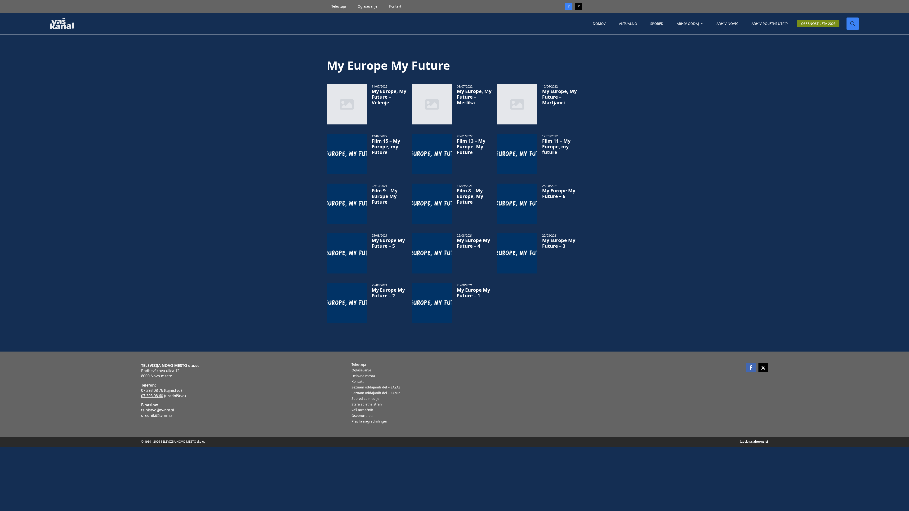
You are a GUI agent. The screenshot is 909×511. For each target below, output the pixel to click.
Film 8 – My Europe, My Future (470, 196)
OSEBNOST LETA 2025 (818, 23)
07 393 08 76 (152, 390)
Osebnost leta (363, 416)
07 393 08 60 (152, 395)
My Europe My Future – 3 (558, 243)
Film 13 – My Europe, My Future (471, 146)
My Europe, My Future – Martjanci (559, 97)
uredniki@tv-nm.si (157, 415)
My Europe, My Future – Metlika (474, 97)
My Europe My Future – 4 (473, 243)
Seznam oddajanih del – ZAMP (376, 393)
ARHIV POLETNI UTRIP (770, 23)
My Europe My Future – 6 (558, 193)
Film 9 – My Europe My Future (384, 196)
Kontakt (395, 6)
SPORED (657, 23)
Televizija (338, 6)
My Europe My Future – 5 (388, 243)
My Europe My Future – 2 (388, 293)
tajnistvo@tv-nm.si (157, 410)
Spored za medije (365, 399)
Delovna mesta (363, 376)
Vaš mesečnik (362, 410)
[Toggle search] (853, 24)
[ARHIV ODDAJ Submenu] (703, 23)
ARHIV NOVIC (727, 23)
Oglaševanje (367, 6)
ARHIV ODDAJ (688, 23)
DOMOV (599, 23)
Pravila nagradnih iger (369, 421)
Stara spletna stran (367, 404)
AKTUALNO (628, 23)
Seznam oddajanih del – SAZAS (376, 387)
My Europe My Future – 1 (473, 293)
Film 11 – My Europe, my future (556, 146)
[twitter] (578, 6)
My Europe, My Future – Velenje (389, 97)
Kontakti (358, 382)
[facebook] (751, 367)
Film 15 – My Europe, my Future (386, 146)
